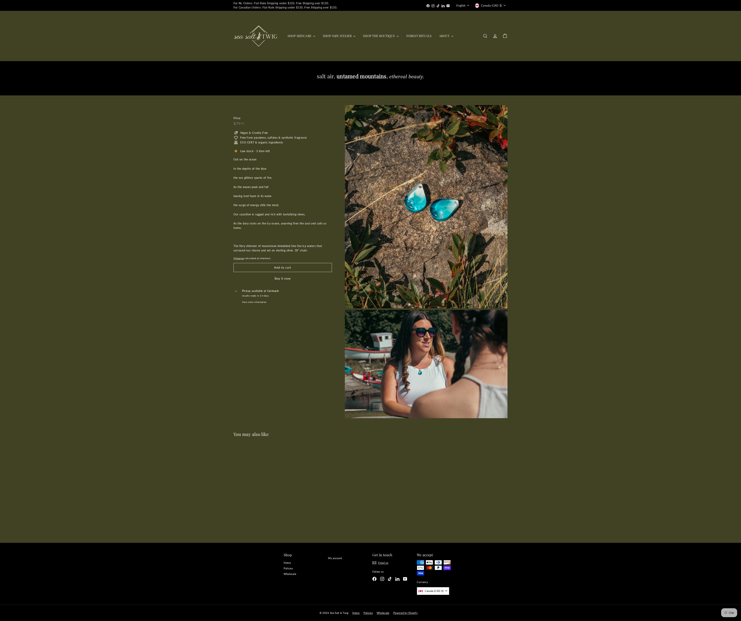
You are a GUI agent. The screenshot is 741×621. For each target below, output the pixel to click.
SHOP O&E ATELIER (337, 36)
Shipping (238, 258)
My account (335, 558)
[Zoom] (426, 206)
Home (287, 562)
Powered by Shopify (405, 612)
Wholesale (290, 573)
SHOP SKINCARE (300, 36)
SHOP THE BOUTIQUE (379, 36)
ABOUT (444, 36)
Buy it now (283, 278)
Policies (288, 568)
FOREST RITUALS (418, 36)
